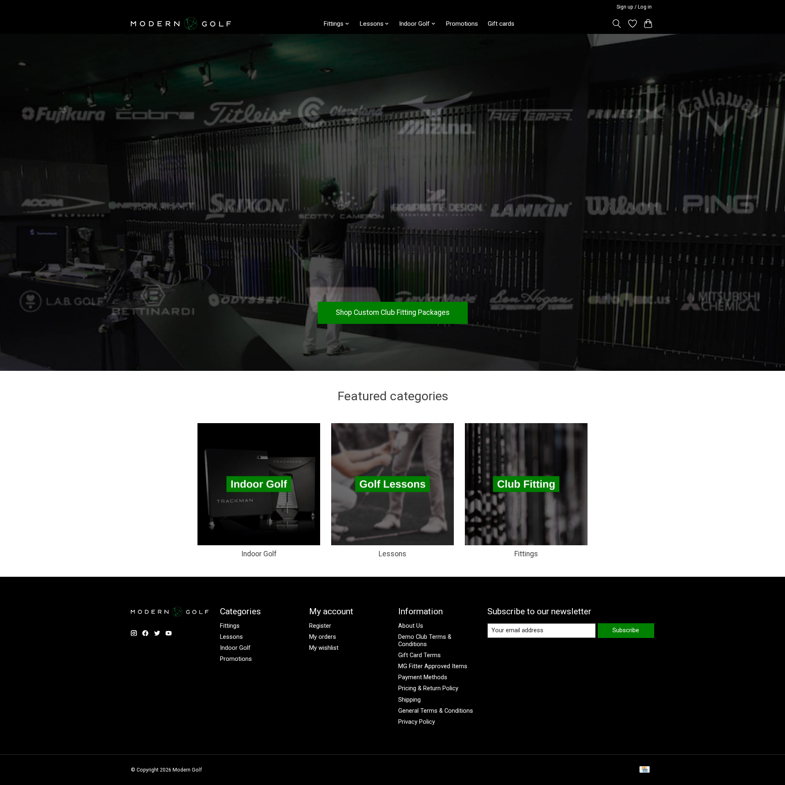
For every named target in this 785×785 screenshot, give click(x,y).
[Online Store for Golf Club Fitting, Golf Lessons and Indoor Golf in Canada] (181, 23)
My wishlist (324, 647)
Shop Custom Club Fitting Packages (393, 312)
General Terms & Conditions (435, 710)
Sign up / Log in (634, 7)
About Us (410, 625)
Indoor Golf (259, 554)
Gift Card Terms (419, 655)
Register (320, 625)
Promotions (462, 23)
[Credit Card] (644, 770)
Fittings (526, 554)
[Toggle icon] (617, 23)
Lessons (392, 554)
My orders (322, 636)
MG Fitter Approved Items (432, 666)
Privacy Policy (416, 721)
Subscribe (625, 630)
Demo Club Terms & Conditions (424, 640)
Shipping (409, 699)
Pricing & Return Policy (428, 688)
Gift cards (501, 23)
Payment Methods (422, 677)
